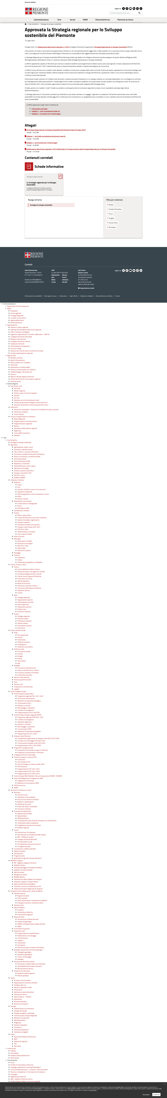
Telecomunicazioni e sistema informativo (30, 947)
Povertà (20, 654)
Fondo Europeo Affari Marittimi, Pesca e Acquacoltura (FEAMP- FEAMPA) (38, 776)
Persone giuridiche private (22, 679)
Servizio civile (18, 684)
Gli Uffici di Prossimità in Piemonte (21, 1065)
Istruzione (17, 792)
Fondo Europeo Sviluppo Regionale (25, 1015)
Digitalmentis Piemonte (18, 1076)
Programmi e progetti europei (23, 748)
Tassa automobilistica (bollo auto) (25, 1037)
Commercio (17, 1027)
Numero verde (83, 272)
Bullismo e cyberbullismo (25, 802)
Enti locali (17, 388)
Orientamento (18, 853)
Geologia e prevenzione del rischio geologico (28, 950)
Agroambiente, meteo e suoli (23, 447)
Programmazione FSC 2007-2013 (28, 773)
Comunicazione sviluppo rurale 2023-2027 (31, 743)
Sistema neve (21, 609)
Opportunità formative (24, 813)
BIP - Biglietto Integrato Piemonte (25, 863)
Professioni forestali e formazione (28, 524)
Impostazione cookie (87, 288)
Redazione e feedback (86, 296)
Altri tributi (17, 1046)
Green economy (19, 536)
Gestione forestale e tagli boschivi (28, 520)
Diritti (16, 633)
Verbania (65, 279)
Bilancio (16, 426)
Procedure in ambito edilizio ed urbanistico (31, 964)
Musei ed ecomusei (23, 583)
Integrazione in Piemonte (25, 781)
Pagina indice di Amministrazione (18, 306)
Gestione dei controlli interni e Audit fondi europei (26, 351)
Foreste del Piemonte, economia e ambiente (31, 517)
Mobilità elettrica (19, 877)
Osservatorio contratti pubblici (20, 367)
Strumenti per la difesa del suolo (28, 919)
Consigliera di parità (23, 846)
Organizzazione (12, 325)
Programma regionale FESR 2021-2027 (30, 717)
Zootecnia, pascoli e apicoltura (24, 470)
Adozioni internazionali (21, 677)
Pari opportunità (22, 635)
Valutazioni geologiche (24, 954)
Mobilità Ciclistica (19, 865)
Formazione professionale (22, 811)
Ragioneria (17, 431)
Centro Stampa (19, 414)
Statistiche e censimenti (22, 463)
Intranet (117, 296)
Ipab (18, 663)
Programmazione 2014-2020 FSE (28, 712)
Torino (64, 277)
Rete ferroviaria (19, 872)
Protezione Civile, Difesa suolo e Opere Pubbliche (26, 891)
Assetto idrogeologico (24, 921)
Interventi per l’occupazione (26, 832)
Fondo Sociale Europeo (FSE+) (24, 694)
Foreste (16, 513)
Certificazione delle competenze (27, 823)
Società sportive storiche (25, 602)
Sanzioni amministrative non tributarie (23, 369)
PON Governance (19, 785)
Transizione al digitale (21, 1032)
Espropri (16, 395)
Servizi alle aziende (20, 459)
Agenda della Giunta (17, 320)
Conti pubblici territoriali (21, 433)
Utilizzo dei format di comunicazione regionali (25, 379)
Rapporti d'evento (23, 896)
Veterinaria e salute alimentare (24, 992)
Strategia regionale (23, 597)
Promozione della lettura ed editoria (29, 588)
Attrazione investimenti (21, 1018)
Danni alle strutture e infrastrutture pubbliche (32, 900)
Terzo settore (21, 661)
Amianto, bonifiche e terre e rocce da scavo (31, 489)
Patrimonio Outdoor (24, 550)
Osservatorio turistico (24, 625)
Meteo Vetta (21, 548)
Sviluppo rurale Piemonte (22, 736)
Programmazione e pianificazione (28, 933)
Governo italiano (30, 2)
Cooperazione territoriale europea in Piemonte (32, 750)
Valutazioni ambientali (24, 492)
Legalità (16, 689)
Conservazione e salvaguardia (27, 503)
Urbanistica (21, 557)
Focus (111, 214)
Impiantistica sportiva (24, 607)
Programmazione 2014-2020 (27, 734)
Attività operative (23, 975)
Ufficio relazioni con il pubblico (20, 362)
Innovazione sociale (23, 651)
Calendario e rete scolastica (26, 797)
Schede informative (115, 209)
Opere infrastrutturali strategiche (24, 884)
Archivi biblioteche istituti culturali (28, 569)
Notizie (111, 204)
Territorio (17, 555)
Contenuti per (11, 1048)
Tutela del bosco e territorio (26, 532)
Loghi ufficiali (74, 296)
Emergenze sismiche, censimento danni (30, 903)
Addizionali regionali (20, 1041)
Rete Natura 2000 (23, 508)
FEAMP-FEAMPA (19, 477)
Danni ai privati (22, 898)
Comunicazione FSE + (24, 703)
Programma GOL (19, 856)
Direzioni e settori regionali (19, 327)
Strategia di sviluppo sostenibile (41, 205)
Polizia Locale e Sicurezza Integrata (25, 393)
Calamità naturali (19, 893)
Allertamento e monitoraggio (26, 936)
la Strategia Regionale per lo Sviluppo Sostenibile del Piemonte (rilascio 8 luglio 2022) (56, 130)
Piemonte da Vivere (125, 19)
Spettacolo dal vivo (23, 590)
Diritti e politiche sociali (18, 630)
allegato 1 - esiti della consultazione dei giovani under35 (46, 136)
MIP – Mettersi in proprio (25, 837)
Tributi (12, 1034)
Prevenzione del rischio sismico (24, 961)
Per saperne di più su (44, 184)
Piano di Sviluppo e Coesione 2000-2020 (30, 764)
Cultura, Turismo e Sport (18, 564)
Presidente (14, 311)
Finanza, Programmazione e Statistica (22, 416)
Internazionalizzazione (21, 1029)
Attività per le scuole (24, 804)
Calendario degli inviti (24, 722)
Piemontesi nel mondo (24, 578)
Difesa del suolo (19, 917)
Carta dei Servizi (15, 381)
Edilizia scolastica (19, 851)
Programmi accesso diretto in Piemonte (30, 752)
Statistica (17, 435)
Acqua (19, 485)
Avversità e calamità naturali (23, 449)
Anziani (19, 658)
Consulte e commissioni (18, 318)
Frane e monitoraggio (24, 957)
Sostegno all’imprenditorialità (27, 839)
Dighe (19, 926)
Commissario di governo (22, 928)
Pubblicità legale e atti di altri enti (21, 372)
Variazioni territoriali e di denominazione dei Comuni (31, 405)
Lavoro (16, 830)
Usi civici (17, 398)
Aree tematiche (12, 440)
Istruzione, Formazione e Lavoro (21, 790)
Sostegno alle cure (20, 985)
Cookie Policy (93, 1090)
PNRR (85, 19)
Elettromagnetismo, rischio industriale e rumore (33, 494)
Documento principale (39, 109)
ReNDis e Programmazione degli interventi (31, 924)
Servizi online (113, 223)
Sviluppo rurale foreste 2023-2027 (28, 527)
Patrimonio (14, 407)
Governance (21, 759)
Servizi (72, 19)
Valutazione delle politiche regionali (25, 428)
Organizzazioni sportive (25, 600)
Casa (15, 682)
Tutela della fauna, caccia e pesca (24, 466)
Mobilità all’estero (23, 818)
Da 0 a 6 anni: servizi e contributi (28, 799)
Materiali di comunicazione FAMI (28, 783)
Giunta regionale (15, 313)
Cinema (19, 593)
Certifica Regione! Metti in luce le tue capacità (25, 1081)
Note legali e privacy (50, 296)
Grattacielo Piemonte (17, 344)
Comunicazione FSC (23, 762)
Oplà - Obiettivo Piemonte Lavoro (21, 1079)
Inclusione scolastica (24, 809)
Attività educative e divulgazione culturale (31, 571)
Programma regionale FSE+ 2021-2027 (30, 696)
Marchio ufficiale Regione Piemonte (22, 376)
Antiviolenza (21, 640)
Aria (18, 487)
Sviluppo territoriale (20, 1011)
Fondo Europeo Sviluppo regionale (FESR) (27, 715)
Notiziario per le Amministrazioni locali (26, 400)
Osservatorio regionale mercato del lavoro (27, 858)
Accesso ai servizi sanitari (22, 980)
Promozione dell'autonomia (26, 668)
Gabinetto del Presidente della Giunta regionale (25, 330)
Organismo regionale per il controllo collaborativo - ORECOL (30, 334)
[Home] (26, 24)
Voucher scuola (22, 795)
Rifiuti (19, 496)
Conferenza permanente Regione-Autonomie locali (30, 402)
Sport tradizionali (23, 604)
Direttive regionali (23, 827)
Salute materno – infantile (22, 997)
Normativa (112, 227)
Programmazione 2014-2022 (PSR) (29, 745)
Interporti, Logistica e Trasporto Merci (26, 882)
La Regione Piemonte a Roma (20, 341)
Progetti (111, 218)
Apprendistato (22, 816)
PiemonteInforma (102, 19)
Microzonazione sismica (25, 968)
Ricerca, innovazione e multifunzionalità (27, 456)
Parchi (19, 506)
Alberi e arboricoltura (24, 515)
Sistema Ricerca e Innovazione (24, 1008)
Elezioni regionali (19, 391)
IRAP (15, 1039)
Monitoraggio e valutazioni (26, 708)
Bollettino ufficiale (16, 358)
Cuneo (53, 282)
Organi (9, 308)
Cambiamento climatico (21, 510)
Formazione (21, 945)
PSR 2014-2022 (19, 475)
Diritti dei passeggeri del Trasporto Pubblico (28, 867)
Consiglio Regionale (16, 315)
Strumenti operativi (20, 1001)
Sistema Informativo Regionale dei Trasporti (28, 889)
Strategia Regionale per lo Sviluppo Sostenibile (111, 47)
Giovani (19, 637)
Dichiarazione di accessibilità (33, 296)
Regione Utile (11, 355)
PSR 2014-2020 (22, 529)
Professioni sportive (24, 611)
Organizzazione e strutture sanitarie (25, 983)
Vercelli (64, 282)
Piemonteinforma (16, 322)
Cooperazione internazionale (23, 687)
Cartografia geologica (24, 952)
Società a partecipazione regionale (21, 353)
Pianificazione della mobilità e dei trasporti (28, 879)
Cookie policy (63, 296)
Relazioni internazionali (18, 339)
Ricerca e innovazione (21, 1004)
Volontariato (21, 943)
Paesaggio (17, 553)
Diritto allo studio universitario (27, 806)
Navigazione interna (20, 874)
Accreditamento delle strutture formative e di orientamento (36, 820)
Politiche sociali (19, 649)
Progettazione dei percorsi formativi (29, 825)
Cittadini (13, 1051)
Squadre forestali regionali (26, 973)
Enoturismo (21, 628)
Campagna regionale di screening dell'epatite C (25, 1067)
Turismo (16, 614)
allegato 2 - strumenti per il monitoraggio (46, 114)
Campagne (13, 1074)
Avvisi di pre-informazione (26, 698)
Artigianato (17, 1022)
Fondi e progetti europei (18, 691)
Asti (52, 277)
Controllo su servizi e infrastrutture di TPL (27, 886)
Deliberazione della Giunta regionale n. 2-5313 (53, 47)
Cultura (16, 567)
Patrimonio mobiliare (21, 412)
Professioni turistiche (24, 621)
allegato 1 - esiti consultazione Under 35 (46, 111)
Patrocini (13, 374)
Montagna (17, 539)
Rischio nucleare (22, 499)
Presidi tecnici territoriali (22, 971)
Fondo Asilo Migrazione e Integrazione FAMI (28, 778)
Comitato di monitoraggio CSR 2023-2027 (31, 741)
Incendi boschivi (22, 938)
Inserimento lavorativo (24, 675)
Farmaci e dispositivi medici (23, 987)
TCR (15, 1044)
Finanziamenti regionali (25, 914)
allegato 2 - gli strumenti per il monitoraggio (42, 143)
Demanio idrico (19, 905)
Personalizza (146, 1094)
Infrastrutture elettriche (25, 912)
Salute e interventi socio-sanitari (28, 670)
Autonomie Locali (16, 386)
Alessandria (55, 275)
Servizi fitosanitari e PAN (22, 461)
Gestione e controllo (24, 705)
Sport (15, 595)
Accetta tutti (156, 1094)
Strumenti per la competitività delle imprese (31, 835)
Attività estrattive (19, 1020)
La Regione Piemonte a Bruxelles (21, 337)
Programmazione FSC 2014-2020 (28, 771)
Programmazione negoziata (23, 423)
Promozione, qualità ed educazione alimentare (29, 454)
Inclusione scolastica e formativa (28, 672)
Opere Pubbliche (19, 907)
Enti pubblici (14, 1053)
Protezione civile (19, 931)
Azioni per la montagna (25, 543)
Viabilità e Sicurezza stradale (23, 870)
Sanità (12, 978)
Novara (64, 275)
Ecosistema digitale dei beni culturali (29, 574)
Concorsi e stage (15, 348)
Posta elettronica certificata (104, 296)
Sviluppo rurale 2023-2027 (23, 473)
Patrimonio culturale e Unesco (27, 586)
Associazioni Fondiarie (24, 541)
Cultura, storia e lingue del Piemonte (29, 576)
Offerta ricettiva (22, 623)
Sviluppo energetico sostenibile (24, 1013)
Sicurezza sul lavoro (20, 994)
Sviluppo (13, 1006)
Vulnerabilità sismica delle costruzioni (29, 966)
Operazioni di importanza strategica (29, 701)
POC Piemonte (22, 766)
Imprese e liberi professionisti (19, 1055)
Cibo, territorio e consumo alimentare (26, 452)
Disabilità (17, 665)
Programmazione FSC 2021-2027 (28, 769)
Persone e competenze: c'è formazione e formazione (27, 1072)
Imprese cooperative (20, 1025)
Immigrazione (21, 644)
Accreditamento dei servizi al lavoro (29, 844)
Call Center (13, 365)
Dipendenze (18, 999)
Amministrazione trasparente (20, 346)
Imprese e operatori (23, 522)
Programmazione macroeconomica (25, 421)
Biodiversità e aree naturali (22, 501)
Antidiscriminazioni (23, 642)
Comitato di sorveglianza (25, 710)
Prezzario (20, 910)
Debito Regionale (19, 419)
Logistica (20, 940)
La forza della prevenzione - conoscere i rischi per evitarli (29, 1069)
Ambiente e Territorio (17, 480)
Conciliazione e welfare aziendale (25, 849)
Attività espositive (23, 581)
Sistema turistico (22, 618)
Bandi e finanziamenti (17, 360)
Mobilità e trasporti (16, 860)
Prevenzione (18, 990)
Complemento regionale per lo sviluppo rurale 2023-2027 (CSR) (38, 738)
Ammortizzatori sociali (24, 842)
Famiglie (20, 656)
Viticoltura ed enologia (21, 468)
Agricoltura (14, 445)
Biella (53, 279)
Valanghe (20, 959)
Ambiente (17, 482)
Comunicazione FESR (24, 729)
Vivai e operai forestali (24, 534)
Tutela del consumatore (25, 647)
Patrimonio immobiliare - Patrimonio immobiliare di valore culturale (36, 409)
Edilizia (19, 560)
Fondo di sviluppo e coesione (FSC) (25, 757)
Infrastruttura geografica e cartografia (29, 562)
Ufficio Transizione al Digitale (19, 332)
